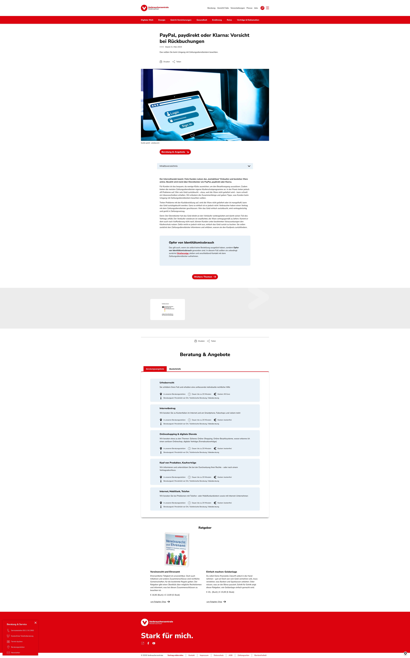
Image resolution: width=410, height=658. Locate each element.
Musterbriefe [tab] (175, 369)
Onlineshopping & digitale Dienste (178, 434)
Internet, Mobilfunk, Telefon (174, 491)
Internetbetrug (167, 408)
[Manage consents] (405, 653)
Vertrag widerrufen (175, 655)
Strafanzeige (183, 253)
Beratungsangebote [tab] (155, 369)
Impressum (204, 655)
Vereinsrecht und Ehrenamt (165, 571)
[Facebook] (148, 643)
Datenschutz (218, 655)
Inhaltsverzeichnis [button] (169, 165)
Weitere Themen (203, 276)
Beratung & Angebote (173, 151)
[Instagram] (142, 643)
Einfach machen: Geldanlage (221, 571)
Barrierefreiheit (260, 655)
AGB (230, 655)
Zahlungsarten (243, 655)
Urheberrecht (167, 382)
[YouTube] (154, 643)
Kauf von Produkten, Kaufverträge (178, 462)
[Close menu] (35, 622)
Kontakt (192, 655)
